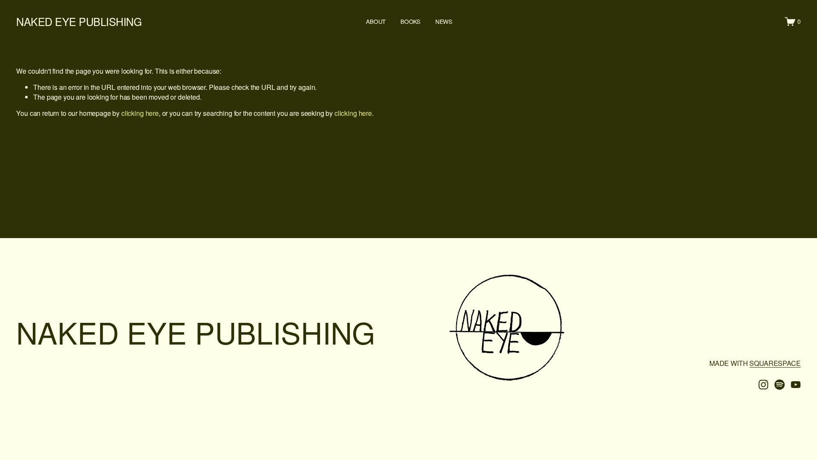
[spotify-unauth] (779, 385)
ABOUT (376, 21)
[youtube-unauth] (796, 385)
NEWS (443, 21)
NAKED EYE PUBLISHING (79, 21)
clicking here (140, 113)
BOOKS (410, 21)
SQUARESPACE (774, 363)
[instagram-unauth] (763, 385)
